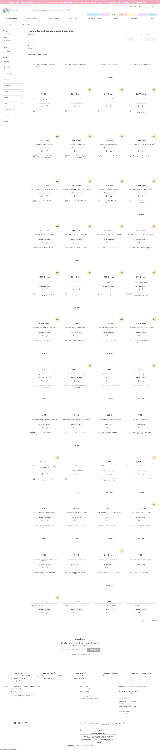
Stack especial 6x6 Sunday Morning (44, 144)
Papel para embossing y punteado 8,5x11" (76, 327)
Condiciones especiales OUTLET (127, 693)
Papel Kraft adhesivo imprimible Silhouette (141, 559)
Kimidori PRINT (32, 18)
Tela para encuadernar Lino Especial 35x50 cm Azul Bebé (44, 189)
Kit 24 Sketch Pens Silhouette (76, 466)
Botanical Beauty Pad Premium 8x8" (141, 512)
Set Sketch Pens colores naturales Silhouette (109, 466)
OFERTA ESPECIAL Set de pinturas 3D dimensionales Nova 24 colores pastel (141, 281)
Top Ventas (142, 14)
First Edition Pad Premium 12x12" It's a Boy (77, 281)
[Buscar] (69, 10)
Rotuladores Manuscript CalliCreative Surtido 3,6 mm (141, 466)
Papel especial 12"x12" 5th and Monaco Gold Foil (108, 234)
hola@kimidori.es (19, 697)
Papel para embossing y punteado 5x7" (109, 327)
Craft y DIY (73, 18)
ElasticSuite (14, 749)
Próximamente (93, 14)
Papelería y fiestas (95, 18)
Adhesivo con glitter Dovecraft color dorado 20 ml (44, 374)
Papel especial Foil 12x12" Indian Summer (141, 189)
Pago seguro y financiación (125, 703)
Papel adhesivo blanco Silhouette (141, 419)
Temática (152, 14)
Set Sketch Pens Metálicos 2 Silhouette (109, 605)
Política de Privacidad (124, 711)
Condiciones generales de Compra (127, 706)
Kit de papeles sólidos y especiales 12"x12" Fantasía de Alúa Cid (44, 98)
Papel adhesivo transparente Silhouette (76, 512)
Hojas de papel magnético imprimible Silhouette (109, 419)
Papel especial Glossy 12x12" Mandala (44, 234)
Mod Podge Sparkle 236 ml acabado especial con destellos (44, 419)
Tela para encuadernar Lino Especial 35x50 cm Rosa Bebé (76, 189)
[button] (46, 106)
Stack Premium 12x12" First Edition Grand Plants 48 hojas (109, 281)
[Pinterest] (26, 723)
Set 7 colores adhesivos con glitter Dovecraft (44, 512)
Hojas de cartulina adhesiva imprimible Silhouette (44, 605)
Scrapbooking (11, 18)
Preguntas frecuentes (85, 696)
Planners (133, 18)
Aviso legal (121, 708)
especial (30, 48)
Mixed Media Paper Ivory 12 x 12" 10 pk (109, 559)
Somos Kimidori (84, 686)
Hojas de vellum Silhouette (109, 374)
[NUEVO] (141, 320)
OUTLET (114, 14)
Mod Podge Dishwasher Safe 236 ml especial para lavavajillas (44, 559)
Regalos (116, 18)
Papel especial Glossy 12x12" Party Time (76, 234)
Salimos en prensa (84, 691)
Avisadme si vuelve (109, 103)
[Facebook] (22, 723)
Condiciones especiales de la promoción (90, 698)
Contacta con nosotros (85, 688)
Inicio (4, 24)
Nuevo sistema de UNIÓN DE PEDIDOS (128, 691)
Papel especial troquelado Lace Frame (108, 189)
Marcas (123, 14)
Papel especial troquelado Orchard (108, 144)
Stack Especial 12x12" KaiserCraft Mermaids (76, 98)
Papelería (6, 44)
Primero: (142, 39)
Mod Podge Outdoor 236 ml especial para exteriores (141, 374)
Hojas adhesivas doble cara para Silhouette (76, 605)
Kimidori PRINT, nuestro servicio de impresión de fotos (132, 686)
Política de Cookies (123, 713)
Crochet (151, 18)
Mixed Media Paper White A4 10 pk (77, 559)
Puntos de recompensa (124, 698)
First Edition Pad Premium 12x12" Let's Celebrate (44, 281)
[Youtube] (15, 723)
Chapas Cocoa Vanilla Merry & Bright (76, 374)
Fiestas (5, 47)
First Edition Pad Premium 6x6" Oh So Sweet (44, 327)
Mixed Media (53, 18)
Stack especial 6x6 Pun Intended (76, 144)
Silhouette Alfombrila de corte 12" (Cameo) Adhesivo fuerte (108, 513)
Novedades (104, 14)
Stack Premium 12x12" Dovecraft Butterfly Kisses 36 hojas (141, 235)
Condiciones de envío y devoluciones (128, 701)
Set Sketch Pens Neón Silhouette (141, 605)
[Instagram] (18, 723)
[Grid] (36, 39)
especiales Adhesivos (33, 57)
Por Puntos (132, 14)
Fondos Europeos (123, 688)
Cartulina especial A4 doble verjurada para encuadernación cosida (141, 328)
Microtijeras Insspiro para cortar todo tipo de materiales (76, 419)
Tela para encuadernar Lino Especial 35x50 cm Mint (141, 144)
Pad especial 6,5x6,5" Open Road (108, 98)
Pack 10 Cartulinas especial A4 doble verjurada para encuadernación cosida (44, 466)
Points (5, 37)
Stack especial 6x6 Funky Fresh (141, 98)
